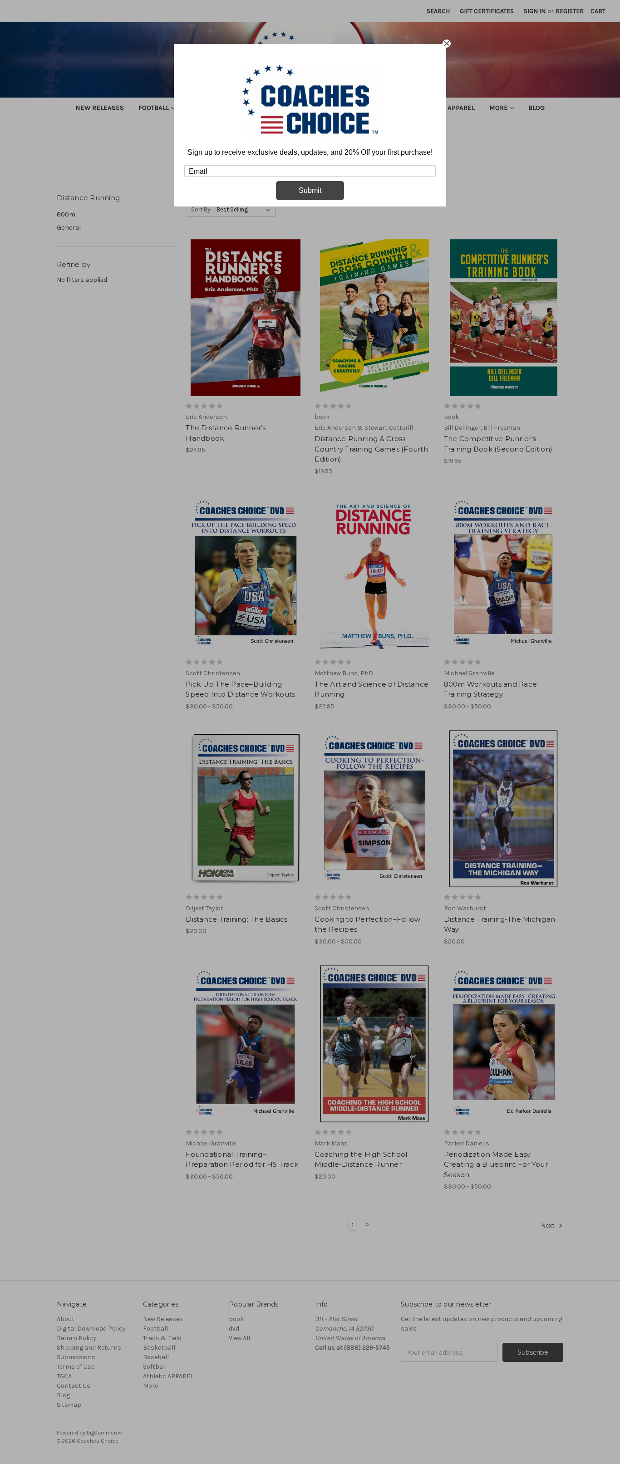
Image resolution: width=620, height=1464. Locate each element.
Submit (310, 190)
